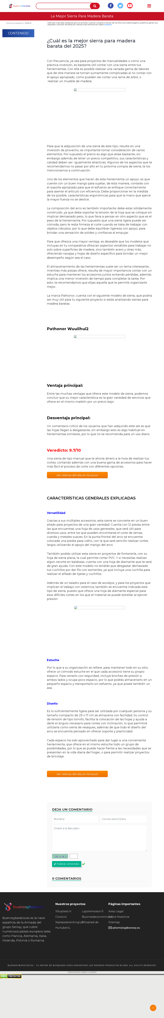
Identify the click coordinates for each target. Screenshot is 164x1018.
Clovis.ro (61, 916)
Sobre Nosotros (118, 916)
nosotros (108, 24)
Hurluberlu (62, 927)
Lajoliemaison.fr (93, 911)
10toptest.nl (63, 911)
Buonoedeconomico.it (95, 916)
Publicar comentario (68, 863)
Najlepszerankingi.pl (68, 922)
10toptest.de (90, 922)
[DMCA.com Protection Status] (11, 977)
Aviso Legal (115, 911)
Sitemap (114, 922)
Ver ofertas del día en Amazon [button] (77, 475)
